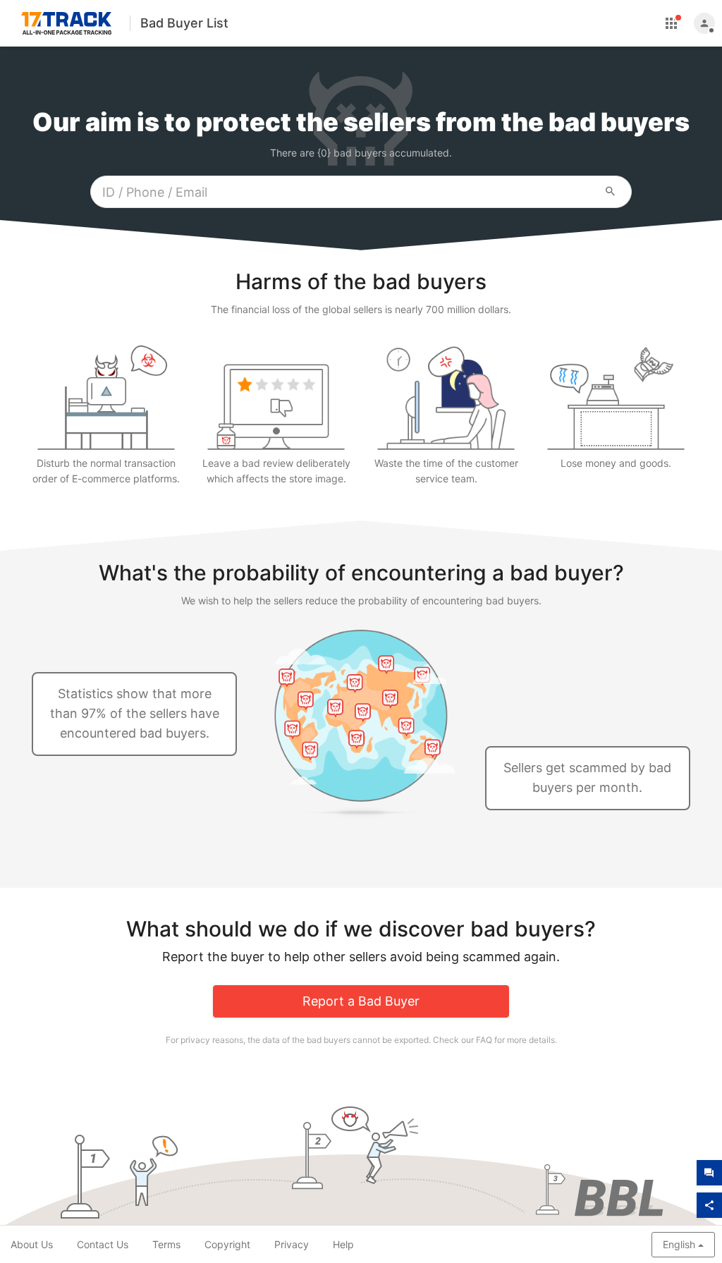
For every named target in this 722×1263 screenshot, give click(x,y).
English (679, 1244)
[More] (671, 23)
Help (343, 1244)
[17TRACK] (66, 25)
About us (32, 1244)
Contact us (102, 1244)
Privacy (291, 1244)
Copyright (227, 1244)
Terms (166, 1244)
